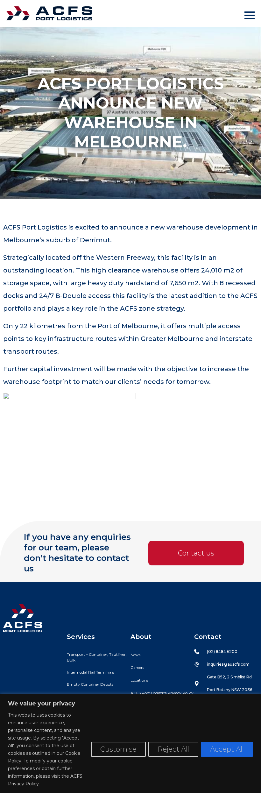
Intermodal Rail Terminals (90, 672)
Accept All (227, 749)
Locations (139, 680)
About (141, 637)
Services (81, 637)
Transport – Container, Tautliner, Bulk (97, 657)
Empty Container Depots (90, 684)
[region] (130, 743)
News (135, 654)
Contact (208, 637)
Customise (118, 749)
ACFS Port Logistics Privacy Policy (162, 692)
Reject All (173, 749)
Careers (137, 667)
